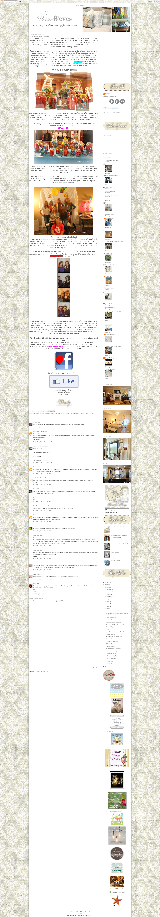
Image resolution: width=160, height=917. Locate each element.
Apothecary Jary (39, 413)
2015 (106, 580)
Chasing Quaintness (110, 369)
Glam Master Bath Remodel (118, 527)
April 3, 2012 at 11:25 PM (42, 594)
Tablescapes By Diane (38, 431)
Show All (129, 380)
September (109, 596)
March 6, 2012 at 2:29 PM (42, 473)
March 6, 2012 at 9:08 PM (42, 559)
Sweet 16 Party (89, 413)
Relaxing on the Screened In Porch (119, 543)
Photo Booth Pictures (77, 413)
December (109, 589)
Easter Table (109, 619)
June (108, 603)
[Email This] (49, 411)
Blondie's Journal (37, 489)
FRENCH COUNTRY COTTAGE (113, 311)
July (108, 601)
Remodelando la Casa (110, 292)
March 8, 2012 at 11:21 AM (42, 579)
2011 (106, 666)
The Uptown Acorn (110, 164)
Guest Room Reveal (111, 653)
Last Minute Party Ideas (62, 413)
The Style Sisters (109, 218)
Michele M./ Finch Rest (39, 446)
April (108, 608)
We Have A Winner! (115, 560)
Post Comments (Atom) (42, 671)
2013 (106, 584)
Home (63, 667)
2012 (106, 587)
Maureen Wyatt (37, 515)
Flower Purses (109, 629)
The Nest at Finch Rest (110, 334)
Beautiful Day (109, 627)
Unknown (35, 466)
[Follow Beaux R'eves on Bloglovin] (111, 109)
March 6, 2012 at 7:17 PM (42, 510)
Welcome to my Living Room (113, 622)
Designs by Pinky (109, 358)
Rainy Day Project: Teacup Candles (115, 624)
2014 (106, 582)
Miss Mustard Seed (110, 191)
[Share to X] (53, 411)
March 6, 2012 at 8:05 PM (42, 531)
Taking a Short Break (111, 643)
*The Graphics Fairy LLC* (112, 160)
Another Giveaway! (111, 634)
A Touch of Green (110, 646)
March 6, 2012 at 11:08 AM (42, 442)
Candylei (35, 574)
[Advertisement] (43, 654)
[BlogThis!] (51, 411)
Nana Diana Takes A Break (111, 175)
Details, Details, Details (112, 641)
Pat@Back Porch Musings (39, 505)
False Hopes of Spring (111, 655)
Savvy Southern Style (110, 323)
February (109, 661)
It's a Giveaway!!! (115, 552)
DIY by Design (108, 276)
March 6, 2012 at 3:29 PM (42, 484)
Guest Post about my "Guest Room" (115, 631)
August (108, 599)
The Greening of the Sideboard (113, 648)
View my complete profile (111, 96)
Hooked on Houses (110, 307)
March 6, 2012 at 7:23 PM (42, 521)
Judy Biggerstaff (37, 563)
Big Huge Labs (56, 256)
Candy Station (49, 413)
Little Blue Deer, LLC (83, 911)
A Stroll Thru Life (109, 199)
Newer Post (32, 667)
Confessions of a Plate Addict (40, 526)
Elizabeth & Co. (109, 253)
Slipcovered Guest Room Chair (114, 636)
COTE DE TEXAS (109, 303)
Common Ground (109, 265)
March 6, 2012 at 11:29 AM (42, 462)
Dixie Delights (108, 187)
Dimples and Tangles (110, 203)
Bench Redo (109, 639)
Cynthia (35, 422)
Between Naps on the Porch (112, 195)
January (109, 663)
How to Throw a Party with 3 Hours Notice (116, 651)
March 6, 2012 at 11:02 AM (42, 427)
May (108, 606)
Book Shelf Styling (111, 617)
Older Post (96, 667)
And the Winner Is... (111, 658)
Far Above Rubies (109, 214)
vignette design (109, 230)
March (108, 611)
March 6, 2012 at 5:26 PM (42, 501)
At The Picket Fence (38, 478)
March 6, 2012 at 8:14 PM (42, 546)
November (109, 591)
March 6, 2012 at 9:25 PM (42, 570)
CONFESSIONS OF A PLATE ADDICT (114, 241)
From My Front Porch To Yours (113, 346)
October (109, 594)
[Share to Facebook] (54, 411)
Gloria (34, 583)
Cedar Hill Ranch (109, 288)
